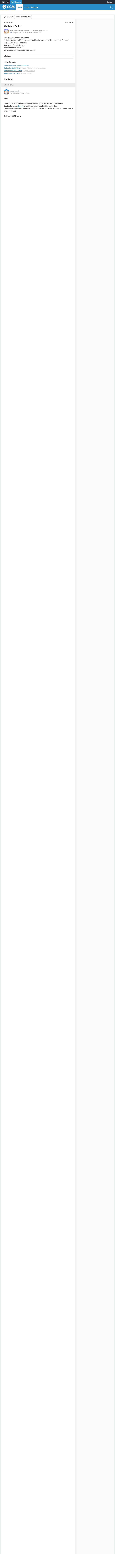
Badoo (20, 106)
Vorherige (9, 22)
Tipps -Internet (29, 71)
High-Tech (5, 2)
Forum (19, 7)
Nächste (68, 22)
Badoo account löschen (13, 71)
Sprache (110, 2)
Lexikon (34, 7)
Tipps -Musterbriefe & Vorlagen (34, 68)
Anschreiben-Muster (23, 17)
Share (8, 56)
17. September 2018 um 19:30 (32, 32)
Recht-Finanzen (16, 2)
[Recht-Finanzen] (8, 7)
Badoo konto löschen (12, 68)
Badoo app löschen (11, 73)
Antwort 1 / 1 (9, 85)
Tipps (26, 7)
